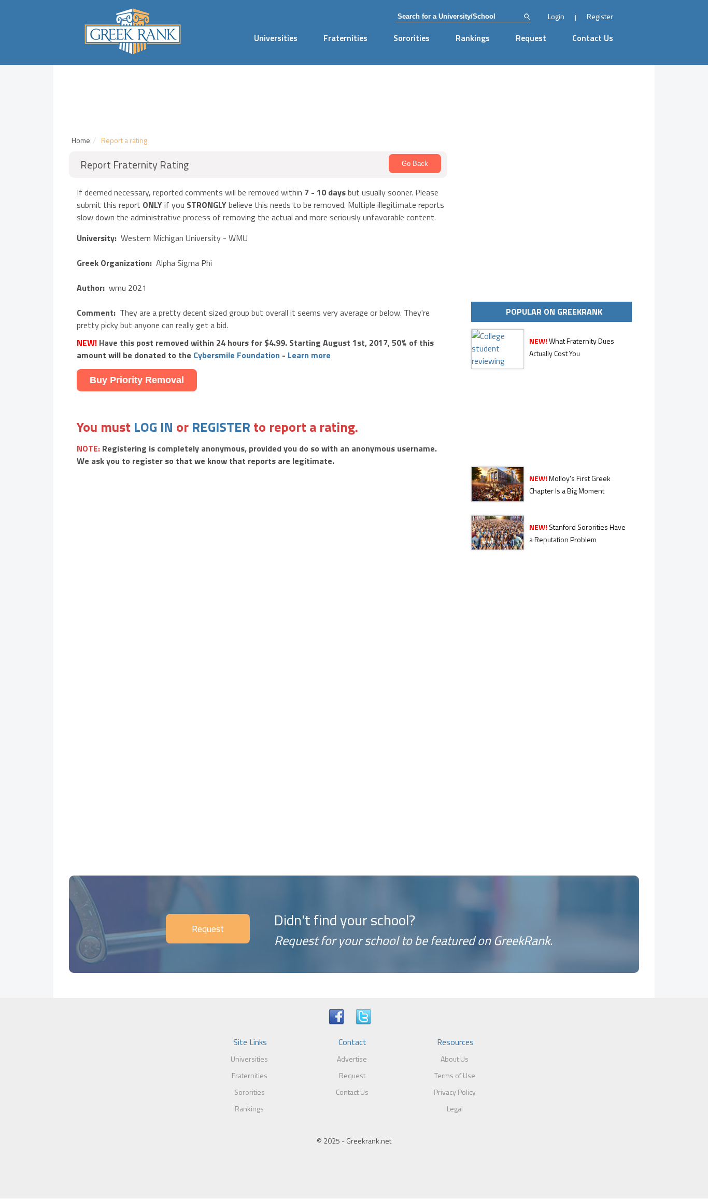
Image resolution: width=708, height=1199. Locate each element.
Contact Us (592, 38)
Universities (276, 38)
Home (81, 140)
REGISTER (221, 427)
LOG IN (153, 427)
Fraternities (345, 38)
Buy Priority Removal (137, 380)
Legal (455, 1108)
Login (556, 16)
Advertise (352, 1058)
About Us (455, 1058)
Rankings (473, 38)
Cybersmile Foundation (236, 355)
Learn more (309, 355)
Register (600, 16)
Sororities (411, 38)
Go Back (415, 163)
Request (531, 38)
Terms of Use (454, 1075)
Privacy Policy (455, 1092)
